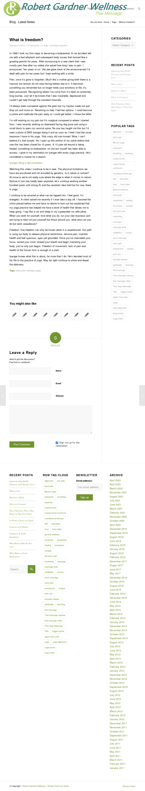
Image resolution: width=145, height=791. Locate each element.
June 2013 (115, 650)
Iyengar (31, 270)
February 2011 (117, 764)
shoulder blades (120, 259)
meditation (117, 232)
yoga (38, 270)
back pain (21, 270)
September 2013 (119, 638)
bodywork (117, 147)
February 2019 (117, 545)
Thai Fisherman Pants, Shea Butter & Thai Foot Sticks (122, 107)
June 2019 (115, 541)
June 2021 (115, 504)
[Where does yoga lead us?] (87, 314)
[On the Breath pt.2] (3, 395)
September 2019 (119, 533)
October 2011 (117, 731)
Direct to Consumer (119, 97)
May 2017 (115, 573)
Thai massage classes (123, 275)
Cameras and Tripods (18, 526)
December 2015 (118, 597)
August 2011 (116, 739)
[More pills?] (45, 314)
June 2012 (115, 699)
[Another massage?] (66, 314)
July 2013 (115, 646)
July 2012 (115, 695)
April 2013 (115, 658)
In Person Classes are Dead (21, 520)
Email (59, 383)
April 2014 (115, 610)
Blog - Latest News (22, 22)
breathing (117, 153)
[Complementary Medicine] (25, 314)
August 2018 (116, 553)
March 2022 (116, 488)
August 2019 (116, 537)
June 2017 (115, 569)
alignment (117, 131)
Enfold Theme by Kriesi (58, 785)
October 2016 (117, 581)
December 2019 (118, 529)
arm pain (129, 131)
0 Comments (33, 45)
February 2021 (117, 512)
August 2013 (116, 642)
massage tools (119, 227)
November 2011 (118, 727)
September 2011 (119, 735)
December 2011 (118, 723)
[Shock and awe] (76, 314)
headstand (118, 200)
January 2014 (117, 622)
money (129, 232)
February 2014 (117, 618)
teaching (129, 264)
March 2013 (116, 662)
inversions (117, 205)
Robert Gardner (60, 45)
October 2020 (117, 520)
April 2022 (115, 484)
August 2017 (116, 565)
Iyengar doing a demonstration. (26, 163)
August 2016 (116, 585)
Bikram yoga (118, 142)
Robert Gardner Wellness (34, 785)
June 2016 (115, 589)
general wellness (120, 189)
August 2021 (116, 496)
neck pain (117, 243)
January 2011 (117, 768)
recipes (130, 248)
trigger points (127, 291)
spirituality (117, 264)
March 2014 (116, 614)
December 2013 (118, 626)
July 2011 (115, 743)
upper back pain (120, 296)
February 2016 (117, 593)
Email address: (84, 480)
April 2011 (115, 756)
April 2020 (115, 525)
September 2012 (119, 687)
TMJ (115, 291)
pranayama (118, 248)
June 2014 (115, 601)
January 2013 (117, 670)
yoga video (118, 318)
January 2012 (117, 719)
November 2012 (118, 679)
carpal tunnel (119, 158)
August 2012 (116, 691)
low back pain (119, 210)
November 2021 (118, 492)
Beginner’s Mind (118, 90)
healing (129, 200)
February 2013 (117, 666)
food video (125, 184)
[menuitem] (19, 8)
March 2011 (116, 760)
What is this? (116, 84)
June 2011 (115, 747)
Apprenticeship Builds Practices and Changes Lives (121, 74)
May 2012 (115, 703)
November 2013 (118, 630)
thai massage (119, 270)
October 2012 (117, 682)
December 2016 (118, 577)
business (129, 153)
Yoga (45, 45)
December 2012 (118, 675)
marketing (117, 216)
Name (59, 370)
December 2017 (118, 561)
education (124, 178)
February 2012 (117, 715)
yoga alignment (120, 307)
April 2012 (115, 707)
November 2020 (118, 516)
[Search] (139, 8)
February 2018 (117, 557)
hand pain (117, 194)
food (115, 184)
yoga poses (118, 313)
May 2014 (115, 606)
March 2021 (116, 508)
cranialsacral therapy (122, 173)
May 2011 (115, 751)
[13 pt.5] (14, 314)
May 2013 (115, 654)
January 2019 (117, 549)
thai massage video (122, 280)
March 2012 (116, 711)
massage (117, 221)
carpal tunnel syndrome (119, 165)
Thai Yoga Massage (122, 286)
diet (114, 178)
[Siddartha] (35, 314)
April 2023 (115, 480)
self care (117, 254)
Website (60, 395)
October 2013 (117, 634)
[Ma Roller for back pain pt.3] (56, 314)
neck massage (119, 237)
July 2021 (115, 500)
